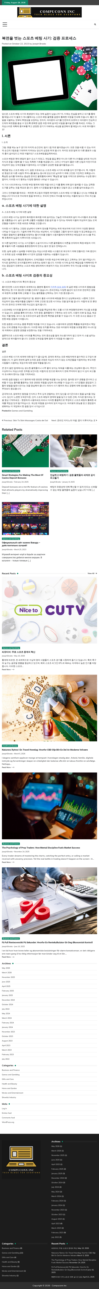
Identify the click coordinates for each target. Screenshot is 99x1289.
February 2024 (8, 1023)
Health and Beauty (10, 746)
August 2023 (7, 1041)
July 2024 (5, 1009)
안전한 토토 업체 (58, 287)
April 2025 (6, 986)
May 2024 (6, 1013)
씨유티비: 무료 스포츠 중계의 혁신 (18, 652)
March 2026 (7, 972)
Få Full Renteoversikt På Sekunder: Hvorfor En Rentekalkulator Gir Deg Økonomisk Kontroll (47, 942)
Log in (4, 1108)
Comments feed (8, 1117)
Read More (6, 669)
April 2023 (6, 1045)
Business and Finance (11, 844)
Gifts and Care (8, 1079)
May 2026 (6, 968)
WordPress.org (8, 1122)
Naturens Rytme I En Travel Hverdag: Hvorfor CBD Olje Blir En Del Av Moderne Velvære (45, 749)
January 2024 (7, 1027)
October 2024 (7, 1004)
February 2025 (8, 991)
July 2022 (5, 1059)
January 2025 (7, 995)
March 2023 (7, 1050)
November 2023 (8, 1032)
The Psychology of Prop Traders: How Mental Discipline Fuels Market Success (41, 847)
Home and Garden (9, 1088)
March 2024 (7, 1018)
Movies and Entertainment (12, 1093)
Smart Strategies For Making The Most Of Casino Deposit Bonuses (22, 476)
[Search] (95, 24)
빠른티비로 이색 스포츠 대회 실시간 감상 (66, 1277)
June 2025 (6, 982)
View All (91, 573)
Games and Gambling (22, 410)
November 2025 (8, 977)
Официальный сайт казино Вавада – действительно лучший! (21, 544)
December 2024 (8, 1000)
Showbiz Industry (9, 1097)
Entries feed (6, 1113)
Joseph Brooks (39, 43)
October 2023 (7, 1036)
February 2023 (8, 1054)
